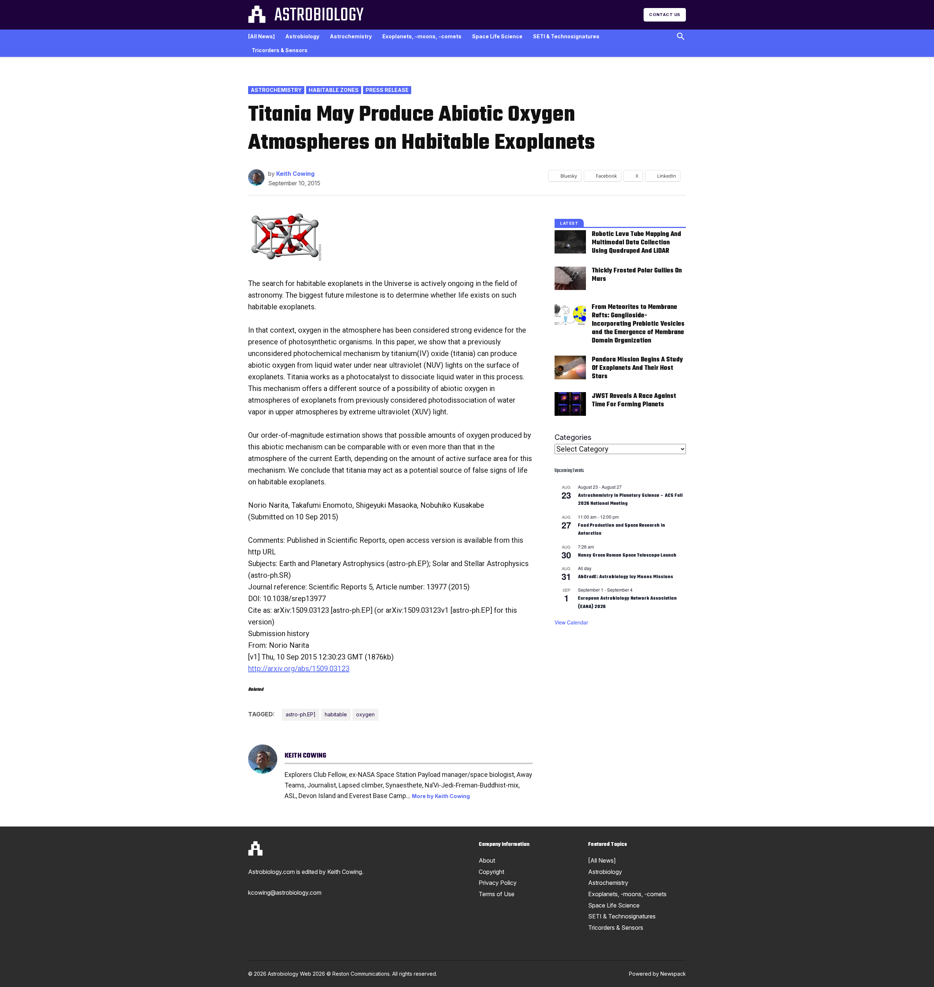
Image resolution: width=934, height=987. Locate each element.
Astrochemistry (351, 36)
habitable (336, 714)
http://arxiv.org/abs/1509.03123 (299, 668)
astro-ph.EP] (301, 714)
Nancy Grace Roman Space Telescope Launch (627, 555)
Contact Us (664, 14)
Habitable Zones (334, 90)
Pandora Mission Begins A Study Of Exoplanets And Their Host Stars (637, 368)
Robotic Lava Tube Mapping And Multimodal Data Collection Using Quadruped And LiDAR (636, 242)
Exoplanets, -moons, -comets (422, 36)
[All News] (261, 36)
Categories (573, 437)
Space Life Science (497, 36)
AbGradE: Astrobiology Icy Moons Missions (625, 577)
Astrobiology (318, 15)
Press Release (387, 90)
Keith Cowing (295, 173)
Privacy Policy (498, 882)
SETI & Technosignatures (566, 36)
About (487, 860)
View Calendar (571, 622)
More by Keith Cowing (441, 796)
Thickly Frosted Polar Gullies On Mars (637, 275)
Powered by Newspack (657, 974)
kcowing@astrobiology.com (284, 892)
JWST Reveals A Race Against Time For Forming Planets (634, 400)
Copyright (491, 871)
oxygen (365, 714)
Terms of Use (496, 894)
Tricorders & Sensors (280, 50)
